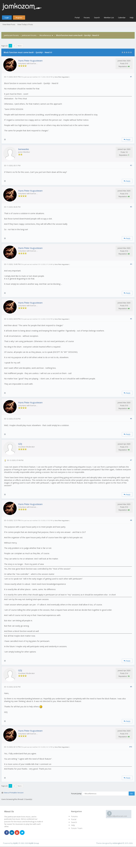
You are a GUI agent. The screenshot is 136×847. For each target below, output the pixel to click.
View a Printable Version (14, 792)
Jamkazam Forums (29, 35)
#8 (131, 520)
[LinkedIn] (11, 832)
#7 (131, 460)
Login (7, 17)
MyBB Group (34, 843)
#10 (130, 747)
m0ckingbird (117, 843)
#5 (131, 319)
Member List (109, 17)
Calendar (122, 17)
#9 (131, 687)
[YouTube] (17, 832)
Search (97, 17)
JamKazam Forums (11, 35)
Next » (20, 46)
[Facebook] (6, 832)
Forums (87, 17)
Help (131, 17)
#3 (131, 207)
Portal (77, 17)
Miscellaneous (45, 35)
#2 (131, 165)
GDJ (20, 443)
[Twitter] (22, 832)
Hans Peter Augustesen (30, 60)
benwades (23, 149)
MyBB (15, 843)
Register (19, 17)
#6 (131, 419)
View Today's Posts (25, 24)
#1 (131, 77)
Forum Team (76, 828)
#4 (131, 264)
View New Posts (9, 24)
